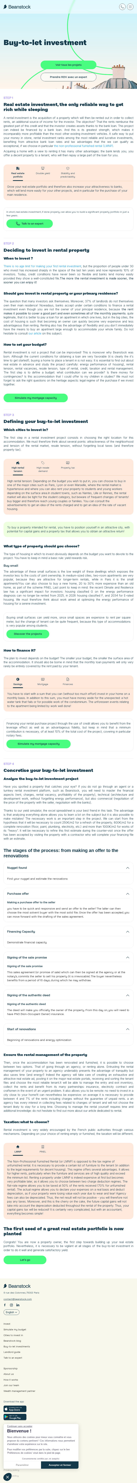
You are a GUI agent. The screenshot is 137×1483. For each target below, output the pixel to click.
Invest (7, 1323)
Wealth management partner (19, 1391)
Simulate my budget (15, 1329)
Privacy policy (11, 1470)
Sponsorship (10, 1368)
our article (35, 333)
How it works (11, 1379)
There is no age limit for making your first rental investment (42, 266)
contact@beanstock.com (18, 1299)
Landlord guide (12, 1352)
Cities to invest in (13, 1335)
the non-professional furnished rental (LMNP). (83, 146)
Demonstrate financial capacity (27, 942)
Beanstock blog (12, 1340)
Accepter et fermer (60, 1465)
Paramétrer (22, 1465)
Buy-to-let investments (17, 1346)
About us (9, 1374)
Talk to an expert (13, 1357)
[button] (7, 1477)
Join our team (11, 1385)
